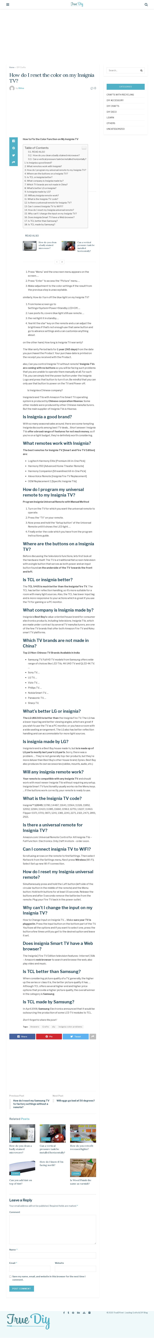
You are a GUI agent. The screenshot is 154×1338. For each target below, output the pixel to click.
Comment (14, 1212)
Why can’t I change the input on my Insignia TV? (52, 213)
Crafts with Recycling (120, 94)
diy (53, 1027)
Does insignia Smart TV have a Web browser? (51, 217)
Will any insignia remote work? (43, 195)
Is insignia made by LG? (39, 191)
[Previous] (57, 262)
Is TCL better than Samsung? (43, 220)
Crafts (45, 1027)
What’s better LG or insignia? (41, 188)
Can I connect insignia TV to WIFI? (45, 206)
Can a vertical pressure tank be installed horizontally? (59, 159)
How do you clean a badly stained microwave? (56, 155)
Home (11, 67)
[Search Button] (142, 70)
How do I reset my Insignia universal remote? (51, 210)
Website (59, 1263)
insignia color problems (70, 1027)
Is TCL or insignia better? (39, 177)
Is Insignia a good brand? (39, 162)
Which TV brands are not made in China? (47, 184)
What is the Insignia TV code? (43, 199)
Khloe (21, 88)
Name (13, 1249)
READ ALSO (38, 151)
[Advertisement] (77, 39)
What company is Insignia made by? (45, 180)
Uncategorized (116, 129)
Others (111, 123)
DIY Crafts (21, 67)
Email (13, 1263)
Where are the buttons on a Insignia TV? (47, 173)
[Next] (62, 262)
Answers (34, 1027)
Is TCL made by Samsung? (41, 224)
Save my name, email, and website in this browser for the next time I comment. (48, 1278)
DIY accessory (115, 100)
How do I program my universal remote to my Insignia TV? (56, 170)
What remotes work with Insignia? (44, 166)
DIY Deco (112, 112)
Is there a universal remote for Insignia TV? (50, 202)
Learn (15, 1139)
